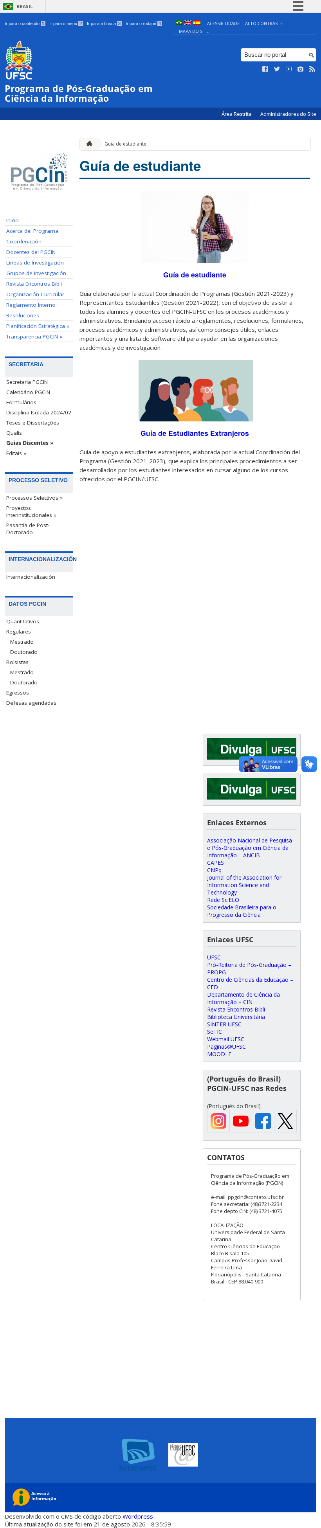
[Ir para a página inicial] (87, 144)
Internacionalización (30, 576)
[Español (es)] (196, 23)
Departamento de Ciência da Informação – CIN (243, 998)
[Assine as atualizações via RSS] (312, 69)
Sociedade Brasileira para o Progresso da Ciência (241, 910)
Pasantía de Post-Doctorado (27, 529)
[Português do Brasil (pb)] (178, 23)
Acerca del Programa (32, 230)
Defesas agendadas (31, 702)
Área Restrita (237, 114)
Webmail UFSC (225, 1039)
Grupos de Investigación (36, 273)
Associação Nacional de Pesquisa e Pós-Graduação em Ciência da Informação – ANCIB (249, 848)
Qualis (14, 432)
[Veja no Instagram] (301, 69)
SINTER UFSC (224, 1024)
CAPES (215, 862)
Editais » (16, 453)
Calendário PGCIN (28, 392)
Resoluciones (22, 315)
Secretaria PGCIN (27, 381)
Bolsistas (17, 662)
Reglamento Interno (31, 304)
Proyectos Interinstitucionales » (31, 511)
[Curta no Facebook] (265, 69)
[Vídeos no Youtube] (289, 69)
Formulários (21, 402)
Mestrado (22, 641)
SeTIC (214, 1031)
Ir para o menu (65, 23)
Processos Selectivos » (34, 497)
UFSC (214, 957)
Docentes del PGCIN (31, 252)
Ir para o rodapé (143, 23)
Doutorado (24, 651)
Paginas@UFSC (226, 1046)
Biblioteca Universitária (236, 1016)
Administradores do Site (288, 114)
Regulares (18, 631)
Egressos (17, 692)
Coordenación (23, 241)
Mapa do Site (194, 31)
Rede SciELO (223, 899)
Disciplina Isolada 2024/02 (38, 412)
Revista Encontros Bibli (34, 283)
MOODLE (219, 1054)
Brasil (24, 6)
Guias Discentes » (30, 442)
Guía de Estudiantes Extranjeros (195, 433)
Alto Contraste (264, 23)
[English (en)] (187, 23)
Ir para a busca (104, 23)
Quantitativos (22, 621)
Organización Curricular (35, 294)
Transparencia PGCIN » (34, 336)
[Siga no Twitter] (277, 69)
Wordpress (138, 1516)
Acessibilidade (223, 23)
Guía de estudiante (125, 143)
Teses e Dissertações (32, 422)
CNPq (214, 870)
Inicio (12, 220)
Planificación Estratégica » (37, 325)
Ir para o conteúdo (24, 23)
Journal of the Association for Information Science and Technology (244, 885)
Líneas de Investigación (35, 262)
